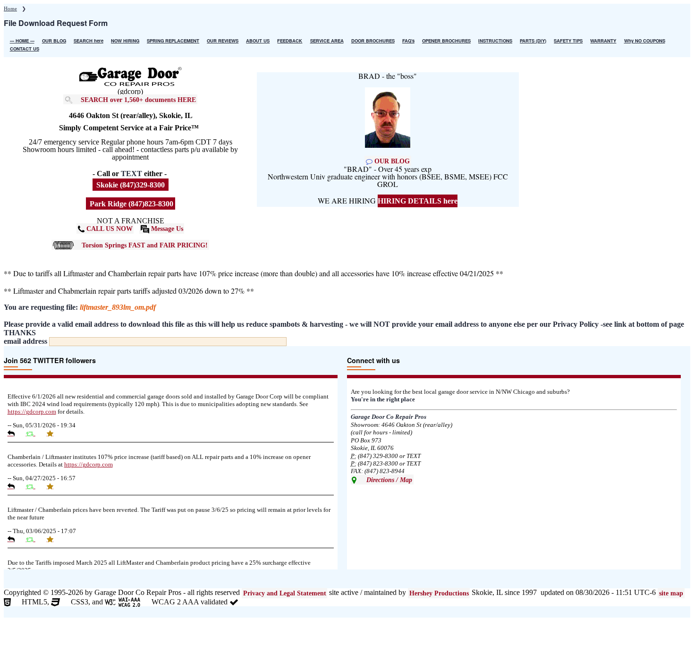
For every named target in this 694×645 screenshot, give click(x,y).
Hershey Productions (439, 593)
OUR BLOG (54, 40)
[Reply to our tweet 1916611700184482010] (15, 486)
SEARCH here (88, 40)
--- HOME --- (22, 40)
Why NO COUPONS (644, 40)
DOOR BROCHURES (373, 40)
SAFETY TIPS (568, 40)
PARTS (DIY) (533, 40)
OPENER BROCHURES (446, 40)
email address (25, 341)
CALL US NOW (109, 228)
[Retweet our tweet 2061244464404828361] (34, 433)
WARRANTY (603, 40)
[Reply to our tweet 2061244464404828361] (15, 433)
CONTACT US (24, 48)
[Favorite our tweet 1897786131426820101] (53, 539)
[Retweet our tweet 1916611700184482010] (34, 486)
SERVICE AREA (327, 40)
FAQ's (408, 40)
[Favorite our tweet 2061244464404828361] (53, 433)
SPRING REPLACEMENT (173, 40)
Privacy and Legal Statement (284, 593)
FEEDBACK (289, 40)
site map (671, 593)
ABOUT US (258, 40)
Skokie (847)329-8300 (131, 185)
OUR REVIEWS (222, 40)
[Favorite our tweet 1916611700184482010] (53, 486)
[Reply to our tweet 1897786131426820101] (15, 539)
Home (10, 8)
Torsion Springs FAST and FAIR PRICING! (145, 244)
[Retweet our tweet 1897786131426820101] (34, 539)
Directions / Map (388, 479)
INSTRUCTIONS (495, 40)
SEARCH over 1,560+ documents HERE (138, 99)
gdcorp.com (32, 411)
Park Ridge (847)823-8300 (130, 204)
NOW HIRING (125, 40)
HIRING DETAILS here (417, 201)
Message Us (166, 228)
